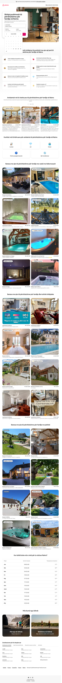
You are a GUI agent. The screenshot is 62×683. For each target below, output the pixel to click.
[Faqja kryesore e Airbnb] (5, 5)
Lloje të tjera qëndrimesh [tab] (18, 645)
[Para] (33, 104)
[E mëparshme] (28, 104)
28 (15, 48)
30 (20, 48)
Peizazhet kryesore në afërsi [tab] (30, 645)
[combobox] (15, 26)
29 (18, 48)
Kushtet (33, 680)
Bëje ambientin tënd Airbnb (52, 5)
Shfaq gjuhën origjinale (40, 1)
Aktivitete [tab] (40, 645)
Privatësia (28, 680)
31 (6, 51)
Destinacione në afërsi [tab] (6, 645)
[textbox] (9, 30)
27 (13, 48)
